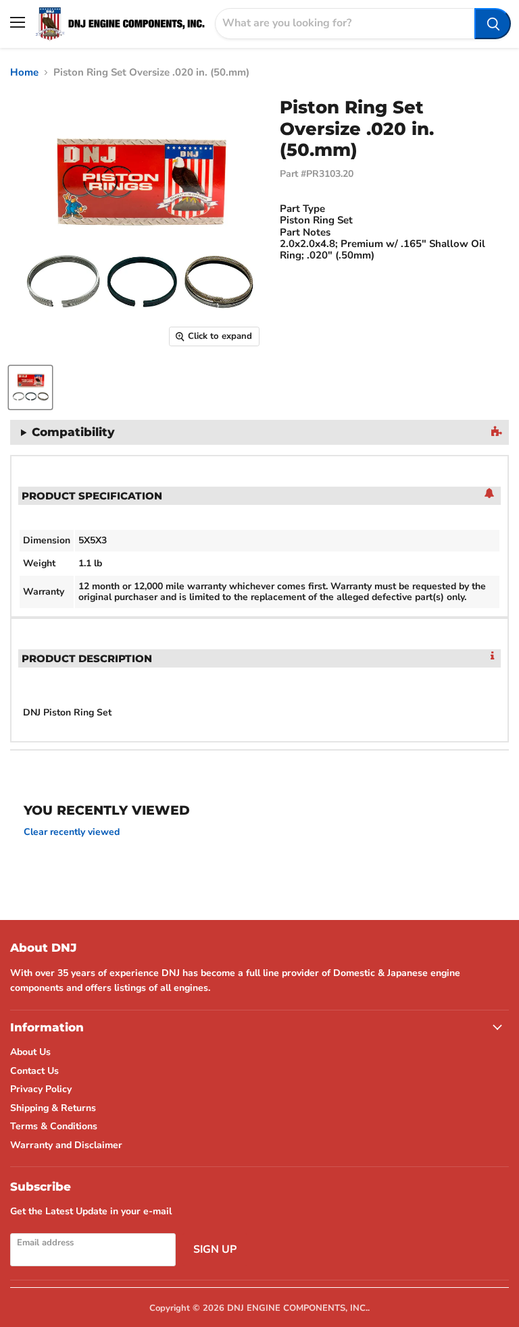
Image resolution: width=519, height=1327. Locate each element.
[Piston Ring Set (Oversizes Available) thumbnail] (30, 387)
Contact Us (34, 1070)
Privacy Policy (41, 1089)
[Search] (492, 23)
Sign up (215, 1249)
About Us (30, 1052)
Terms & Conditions (53, 1126)
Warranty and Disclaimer (66, 1145)
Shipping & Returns (53, 1108)
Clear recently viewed (72, 832)
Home (24, 72)
